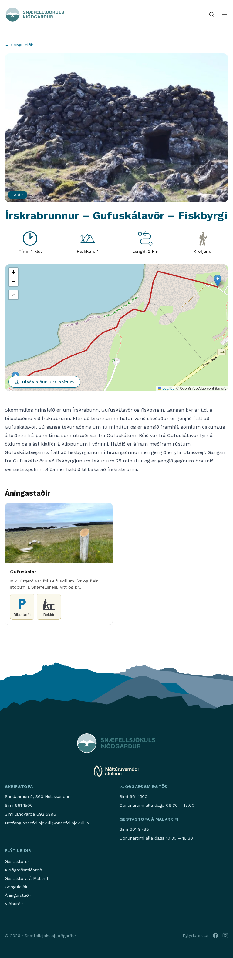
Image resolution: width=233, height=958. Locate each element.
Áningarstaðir (18, 895)
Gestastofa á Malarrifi (27, 878)
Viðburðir (14, 903)
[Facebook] (215, 936)
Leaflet (167, 388)
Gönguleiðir (16, 886)
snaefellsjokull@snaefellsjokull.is (56, 822)
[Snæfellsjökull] (35, 14)
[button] (217, 281)
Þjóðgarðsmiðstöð (23, 869)
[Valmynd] (224, 14)
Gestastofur (17, 861)
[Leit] (212, 15)
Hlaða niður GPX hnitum (48, 381)
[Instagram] (225, 936)
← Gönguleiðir (19, 44)
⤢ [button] (13, 294)
